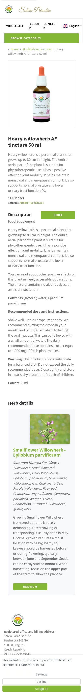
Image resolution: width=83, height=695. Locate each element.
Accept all (41, 689)
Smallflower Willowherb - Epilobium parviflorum (39, 452)
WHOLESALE (15, 26)
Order (58, 215)
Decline (41, 682)
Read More (30, 586)
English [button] (74, 26)
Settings (41, 674)
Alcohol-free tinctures (32, 202)
